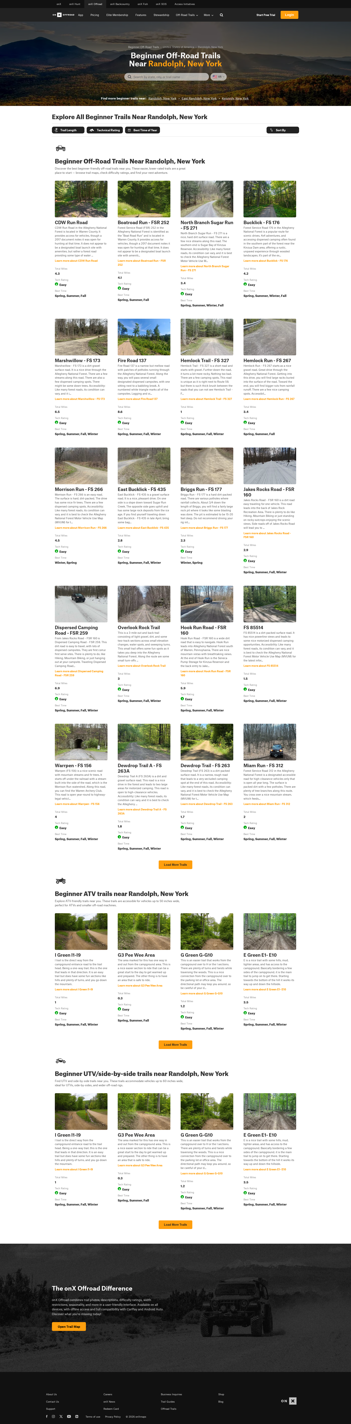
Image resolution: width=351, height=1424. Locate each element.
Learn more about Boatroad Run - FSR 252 (144, 245)
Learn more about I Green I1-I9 (81, 972)
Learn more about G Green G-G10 (207, 972)
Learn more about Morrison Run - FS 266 (81, 511)
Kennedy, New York (235, 98)
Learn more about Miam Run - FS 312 (270, 788)
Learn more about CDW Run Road (81, 245)
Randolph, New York (162, 98)
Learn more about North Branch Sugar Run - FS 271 (207, 245)
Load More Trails (175, 864)
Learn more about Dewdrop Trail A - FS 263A (144, 788)
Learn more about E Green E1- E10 (270, 972)
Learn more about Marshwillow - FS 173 (81, 378)
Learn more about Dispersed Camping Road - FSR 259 (81, 650)
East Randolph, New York (199, 98)
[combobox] (169, 77)
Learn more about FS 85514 (270, 650)
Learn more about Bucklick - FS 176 (270, 245)
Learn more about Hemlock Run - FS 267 (270, 378)
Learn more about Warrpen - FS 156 (81, 788)
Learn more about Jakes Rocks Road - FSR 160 (270, 511)
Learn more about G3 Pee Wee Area (144, 972)
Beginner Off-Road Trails (143, 47)
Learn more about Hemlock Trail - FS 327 (207, 378)
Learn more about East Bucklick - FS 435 (144, 511)
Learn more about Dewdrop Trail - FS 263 (207, 788)
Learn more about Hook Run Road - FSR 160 (207, 650)
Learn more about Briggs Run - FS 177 (207, 511)
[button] (68, 130)
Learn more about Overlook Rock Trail (144, 650)
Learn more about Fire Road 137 (144, 378)
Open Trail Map (69, 1326)
